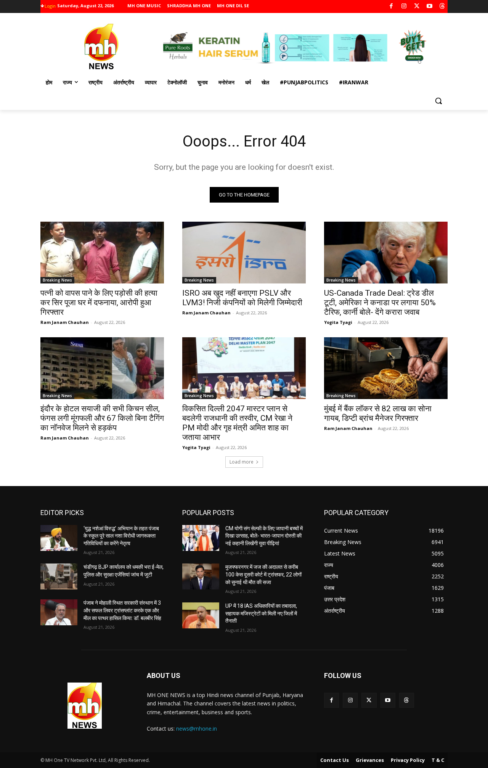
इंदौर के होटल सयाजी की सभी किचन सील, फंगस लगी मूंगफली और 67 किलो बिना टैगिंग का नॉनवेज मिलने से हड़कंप (102, 418)
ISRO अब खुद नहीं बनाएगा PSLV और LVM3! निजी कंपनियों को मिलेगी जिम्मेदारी (242, 297)
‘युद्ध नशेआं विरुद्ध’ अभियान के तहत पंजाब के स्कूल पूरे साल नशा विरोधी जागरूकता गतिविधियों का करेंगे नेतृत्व (121, 535)
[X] (416, 6)
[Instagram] (403, 6)
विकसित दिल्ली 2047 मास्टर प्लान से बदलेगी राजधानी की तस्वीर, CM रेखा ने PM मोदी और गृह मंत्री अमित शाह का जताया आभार (237, 423)
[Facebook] (391, 6)
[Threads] (442, 6)
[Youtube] (429, 6)
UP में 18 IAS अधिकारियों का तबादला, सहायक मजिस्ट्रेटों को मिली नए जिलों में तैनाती (261, 613)
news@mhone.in (196, 728)
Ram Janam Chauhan (64, 322)
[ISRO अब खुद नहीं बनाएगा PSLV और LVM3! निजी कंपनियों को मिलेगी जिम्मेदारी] (244, 252)
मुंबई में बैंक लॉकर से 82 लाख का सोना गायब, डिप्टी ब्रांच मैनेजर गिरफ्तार (378, 413)
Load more (242, 462)
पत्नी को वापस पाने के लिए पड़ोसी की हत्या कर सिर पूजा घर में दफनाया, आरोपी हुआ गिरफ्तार (98, 302)
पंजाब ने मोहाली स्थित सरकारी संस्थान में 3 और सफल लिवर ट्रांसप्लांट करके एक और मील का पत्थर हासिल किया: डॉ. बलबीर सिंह (122, 610)
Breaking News (57, 280)
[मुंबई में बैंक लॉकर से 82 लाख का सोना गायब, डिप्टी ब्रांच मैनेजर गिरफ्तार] (386, 368)
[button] (438, 101)
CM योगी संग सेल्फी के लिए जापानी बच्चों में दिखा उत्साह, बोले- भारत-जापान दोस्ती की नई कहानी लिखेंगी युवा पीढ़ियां (264, 535)
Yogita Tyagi (338, 322)
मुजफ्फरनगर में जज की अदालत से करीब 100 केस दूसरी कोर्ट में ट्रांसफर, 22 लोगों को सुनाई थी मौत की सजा (263, 574)
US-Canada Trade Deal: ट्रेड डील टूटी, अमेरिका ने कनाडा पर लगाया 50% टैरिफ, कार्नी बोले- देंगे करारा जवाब (380, 302)
